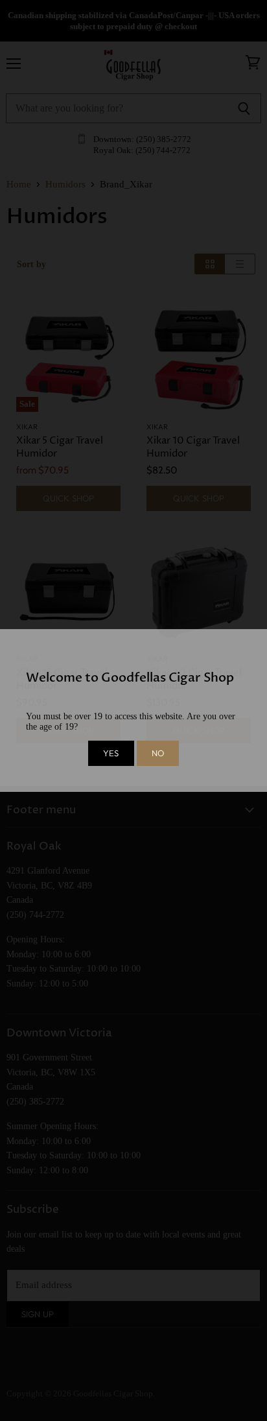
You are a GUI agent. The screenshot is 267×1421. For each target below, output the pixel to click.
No (158, 753)
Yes (111, 753)
